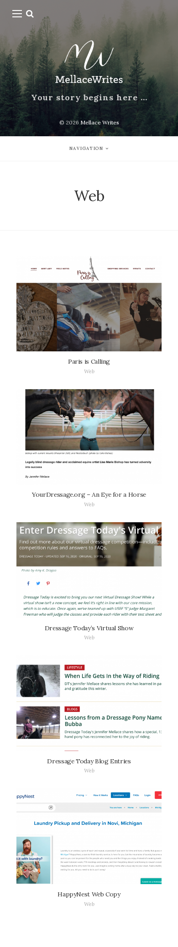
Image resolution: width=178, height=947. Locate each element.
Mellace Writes (99, 122)
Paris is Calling (89, 361)
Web (89, 371)
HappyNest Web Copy (89, 894)
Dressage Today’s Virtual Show (89, 628)
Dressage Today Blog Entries (89, 761)
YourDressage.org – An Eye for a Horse (89, 494)
